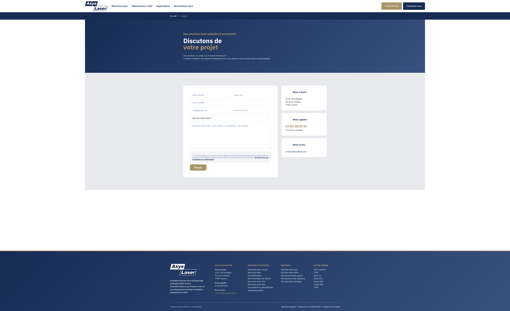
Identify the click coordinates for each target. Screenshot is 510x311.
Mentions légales (288, 307)
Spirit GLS (318, 278)
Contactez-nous (414, 6)
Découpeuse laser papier (292, 275)
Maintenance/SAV (256, 290)
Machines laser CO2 (256, 281)
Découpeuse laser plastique (293, 278)
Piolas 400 (318, 284)
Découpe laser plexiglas (291, 281)
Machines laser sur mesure (259, 278)
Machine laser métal (289, 272)
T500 (316, 287)
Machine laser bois (289, 269)
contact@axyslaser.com (225, 293)
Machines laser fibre (256, 284)
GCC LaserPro (320, 269)
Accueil (173, 16)
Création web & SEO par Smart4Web (186, 307)
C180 (316, 272)
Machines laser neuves (258, 269)
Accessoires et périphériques (260, 287)
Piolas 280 (318, 281)
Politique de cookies (331, 307)
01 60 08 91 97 (391, 6)
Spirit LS (317, 275)
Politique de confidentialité (309, 307)
